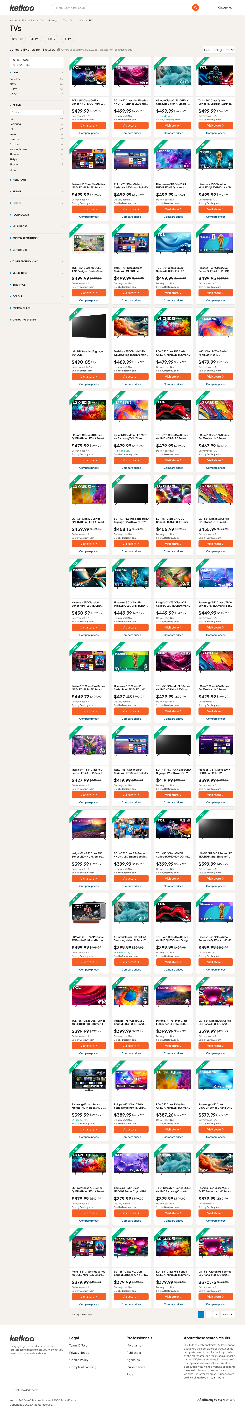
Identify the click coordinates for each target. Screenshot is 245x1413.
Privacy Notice (79, 1352)
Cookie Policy (78, 1360)
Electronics (28, 20)
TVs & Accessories (73, 20)
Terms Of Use (78, 1345)
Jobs (130, 1374)
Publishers (134, 1352)
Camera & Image (49, 20)
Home (13, 20)
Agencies (133, 1360)
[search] (195, 7)
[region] (122, 39)
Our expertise (136, 1367)
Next (226, 1314)
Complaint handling (82, 1367)
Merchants (134, 1345)
